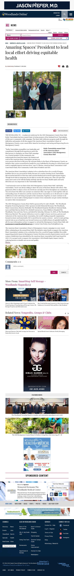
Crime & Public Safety (21, 30)
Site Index (11, 570)
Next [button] (68, 313)
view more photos (63, 130)
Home (4, 570)
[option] (37, 90)
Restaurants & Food (34, 30)
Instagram (66, 537)
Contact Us (40, 570)
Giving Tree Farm (24, 540)
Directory (5, 527)
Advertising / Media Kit (51, 543)
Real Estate (6, 541)
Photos (60, 32)
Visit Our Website (58, 484)
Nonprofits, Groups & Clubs (36, 312)
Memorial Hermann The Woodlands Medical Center (29, 488)
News (13, 25)
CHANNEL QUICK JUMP (56, 38)
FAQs (46, 540)
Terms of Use (49, 532)
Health (12, 538)
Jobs (11, 530)
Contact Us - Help (50, 525)
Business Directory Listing (58, 488)
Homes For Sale (36, 551)
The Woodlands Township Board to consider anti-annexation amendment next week (37, 415)
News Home (18, 504)
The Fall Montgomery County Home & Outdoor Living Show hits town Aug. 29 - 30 (37, 435)
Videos (66, 32)
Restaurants (23, 545)
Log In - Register (50, 529)
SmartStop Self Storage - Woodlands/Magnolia (25, 283)
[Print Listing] (63, 66)
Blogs (50, 32)
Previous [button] (65, 313)
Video (12, 541)
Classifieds (6, 534)
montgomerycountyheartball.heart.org (18, 224)
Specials (5, 538)
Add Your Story (12, 38)
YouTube (65, 533)
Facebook (66, 525)
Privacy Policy (49, 536)
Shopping (34, 532)
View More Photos (12, 124)
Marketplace (34, 554)
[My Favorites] (59, 66)
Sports (42, 30)
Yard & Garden (35, 536)
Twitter (65, 529)
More (47, 30)
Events (55, 32)
